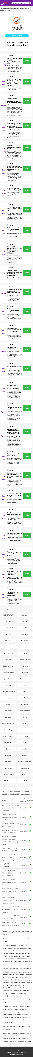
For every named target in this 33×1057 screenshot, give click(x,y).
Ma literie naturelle (8, 736)
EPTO (25, 717)
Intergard (8, 755)
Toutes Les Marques (21, 8)
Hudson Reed (24, 679)
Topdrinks (25, 781)
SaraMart (25, 672)
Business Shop (25, 711)
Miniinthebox (25, 666)
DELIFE (24, 621)
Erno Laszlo (25, 768)
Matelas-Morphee (8, 672)
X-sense (24, 774)
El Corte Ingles (8, 666)
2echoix (24, 742)
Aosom (8, 621)
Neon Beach (8, 742)
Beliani (8, 749)
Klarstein (8, 762)
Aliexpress (24, 615)
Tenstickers (8, 647)
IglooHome (8, 634)
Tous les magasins (16, 1050)
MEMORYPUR (8, 615)
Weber (25, 647)
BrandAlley (24, 640)
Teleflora (25, 755)
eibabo (25, 628)
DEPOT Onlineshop (8, 691)
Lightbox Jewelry (8, 774)
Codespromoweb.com (7, 8)
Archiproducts (8, 653)
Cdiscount (8, 685)
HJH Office (8, 768)
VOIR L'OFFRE (27, 62)
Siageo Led (24, 634)
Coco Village (8, 730)
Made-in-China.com (24, 762)
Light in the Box (8, 679)
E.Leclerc (25, 685)
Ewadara (8, 640)
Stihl (24, 691)
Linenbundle (25, 698)
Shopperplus (8, 711)
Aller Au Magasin (16, 36)
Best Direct (8, 660)
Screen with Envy (25, 660)
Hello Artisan (25, 704)
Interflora (25, 749)
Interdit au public (5, 10)
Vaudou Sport (8, 628)
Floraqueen (24, 730)
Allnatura (8, 717)
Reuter (25, 653)
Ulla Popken (8, 781)
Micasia (24, 723)
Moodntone (8, 698)
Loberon (8, 704)
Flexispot (25, 736)
